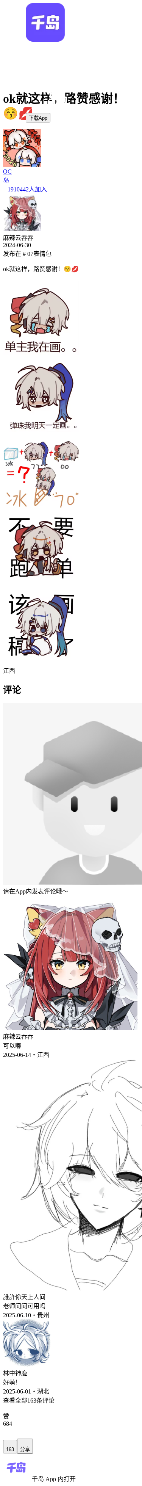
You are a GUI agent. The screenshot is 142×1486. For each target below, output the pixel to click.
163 (10, 1446)
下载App (38, 118)
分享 (25, 1446)
